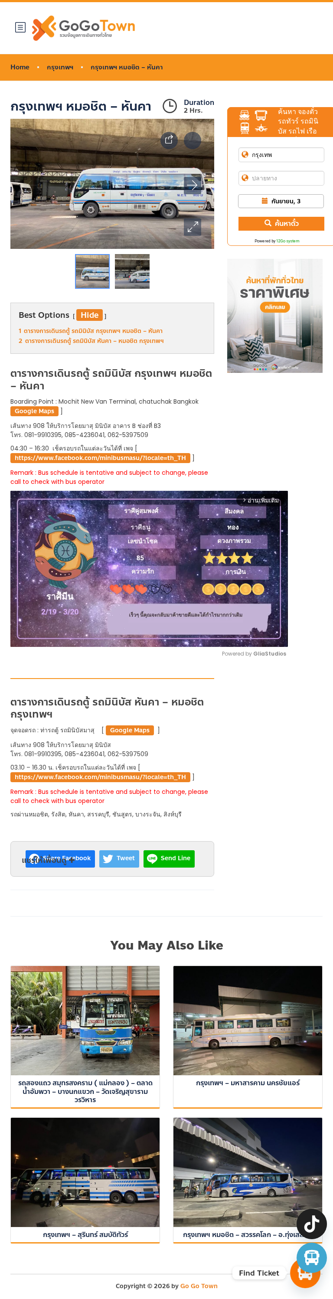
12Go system (288, 241)
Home (19, 67)
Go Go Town (199, 1286)
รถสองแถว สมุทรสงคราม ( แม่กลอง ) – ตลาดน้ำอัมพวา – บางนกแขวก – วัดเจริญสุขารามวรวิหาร (85, 1091)
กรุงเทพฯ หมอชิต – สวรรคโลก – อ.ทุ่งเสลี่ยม (248, 1234)
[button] (192, 227)
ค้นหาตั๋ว (287, 223)
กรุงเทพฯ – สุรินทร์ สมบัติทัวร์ (85, 1234)
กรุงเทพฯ (60, 67)
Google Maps (34, 411)
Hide (89, 315)
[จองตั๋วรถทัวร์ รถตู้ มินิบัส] (312, 1258)
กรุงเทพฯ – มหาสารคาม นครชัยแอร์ (248, 1082)
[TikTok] (312, 1224)
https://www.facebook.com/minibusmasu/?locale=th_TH (100, 458)
